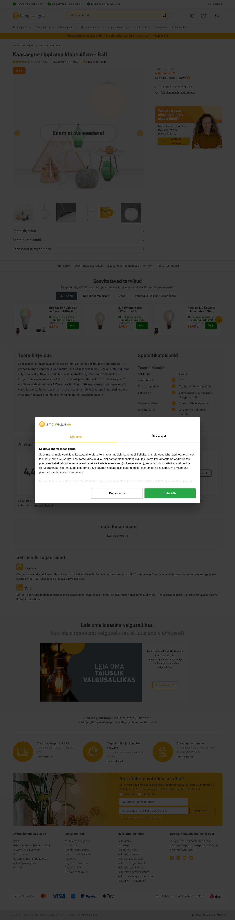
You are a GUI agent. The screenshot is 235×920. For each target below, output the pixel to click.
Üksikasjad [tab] (159, 436)
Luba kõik (170, 493)
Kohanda (115, 493)
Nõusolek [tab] (76, 436)
